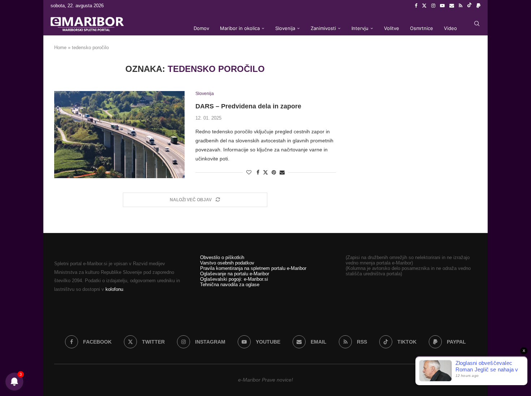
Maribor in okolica (240, 28)
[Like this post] (248, 172)
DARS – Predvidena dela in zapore (248, 106)
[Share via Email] (282, 172)
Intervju (359, 28)
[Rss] (460, 6)
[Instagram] (433, 6)
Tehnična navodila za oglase (229, 284)
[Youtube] (442, 6)
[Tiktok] (469, 6)
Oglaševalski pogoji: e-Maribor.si (234, 279)
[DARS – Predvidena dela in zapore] (119, 134)
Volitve (391, 28)
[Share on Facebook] (257, 172)
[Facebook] (416, 6)
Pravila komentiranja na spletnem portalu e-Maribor (253, 268)
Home (60, 47)
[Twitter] (424, 6)
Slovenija (285, 28)
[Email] (451, 6)
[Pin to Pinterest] (274, 172)
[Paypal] (478, 6)
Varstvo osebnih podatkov (227, 263)
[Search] (476, 23)
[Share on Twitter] (265, 172)
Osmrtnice (421, 28)
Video (450, 28)
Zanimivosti (323, 28)
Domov (201, 28)
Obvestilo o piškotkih (222, 257)
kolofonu (114, 289)
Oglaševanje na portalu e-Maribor (234, 273)
